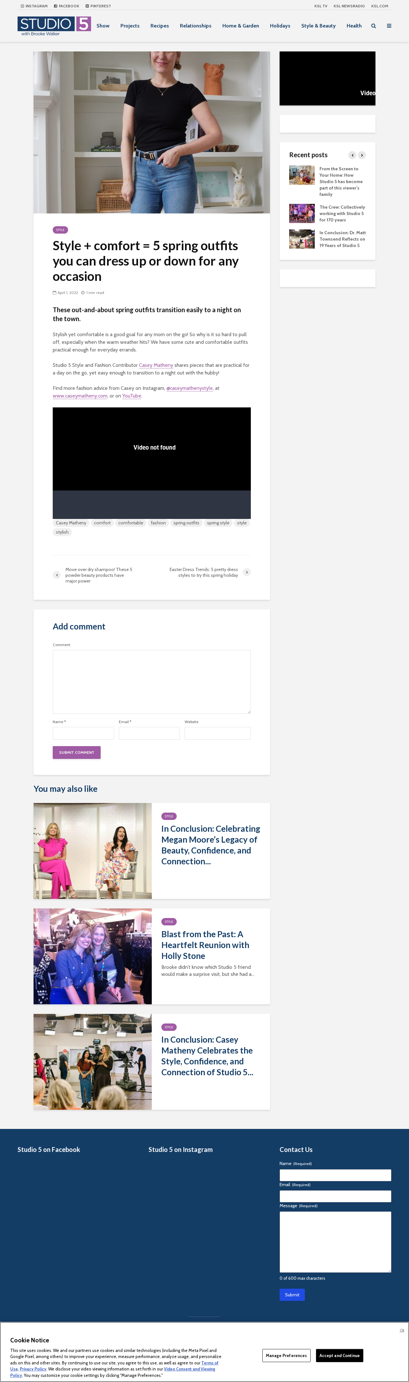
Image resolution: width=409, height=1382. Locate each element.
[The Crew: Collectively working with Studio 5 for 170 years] (302, 213)
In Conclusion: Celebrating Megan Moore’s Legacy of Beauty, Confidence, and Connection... (210, 844)
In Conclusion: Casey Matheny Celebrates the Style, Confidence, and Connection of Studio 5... (207, 1055)
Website (191, 722)
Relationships (196, 26)
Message (299, 1205)
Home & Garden (240, 26)
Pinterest (100, 6)
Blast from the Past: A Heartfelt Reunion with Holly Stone (205, 945)
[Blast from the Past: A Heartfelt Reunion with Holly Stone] (93, 956)
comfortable (130, 523)
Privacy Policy (33, 1369)
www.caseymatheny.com (80, 396)
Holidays (280, 26)
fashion (158, 523)
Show (103, 26)
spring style (218, 523)
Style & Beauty (318, 26)
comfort (102, 523)
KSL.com (379, 6)
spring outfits (186, 523)
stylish (62, 532)
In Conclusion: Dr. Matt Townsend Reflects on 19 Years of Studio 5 (343, 239)
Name (59, 722)
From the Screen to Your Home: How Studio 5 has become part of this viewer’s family (341, 181)
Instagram (36, 6)
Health (354, 26)
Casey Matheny (156, 365)
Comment (61, 645)
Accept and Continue (340, 1355)
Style (60, 230)
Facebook (68, 6)
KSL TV (320, 6)
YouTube (131, 396)
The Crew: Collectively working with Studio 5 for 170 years (342, 213)
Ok (402, 1330)
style (242, 523)
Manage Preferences (286, 1355)
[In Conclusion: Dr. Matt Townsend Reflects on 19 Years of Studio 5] (302, 238)
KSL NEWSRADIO (349, 6)
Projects (130, 26)
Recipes (159, 26)
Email (125, 722)
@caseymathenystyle (189, 388)
